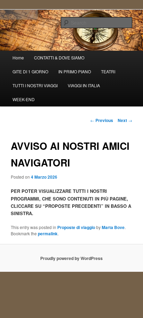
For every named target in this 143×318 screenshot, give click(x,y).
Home (18, 57)
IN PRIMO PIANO (74, 71)
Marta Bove (113, 227)
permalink (48, 233)
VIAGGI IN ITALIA (84, 85)
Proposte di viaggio (76, 227)
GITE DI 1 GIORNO (30, 71)
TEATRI (108, 71)
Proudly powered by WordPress (71, 258)
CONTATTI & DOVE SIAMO (59, 57)
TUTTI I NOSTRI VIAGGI (35, 85)
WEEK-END (23, 99)
